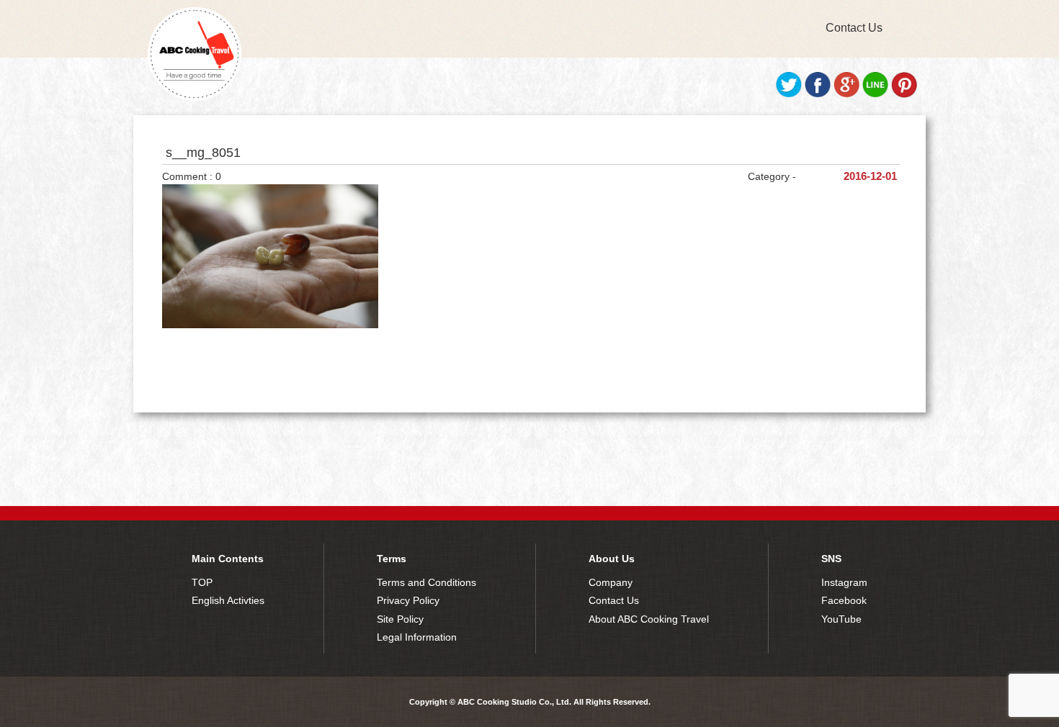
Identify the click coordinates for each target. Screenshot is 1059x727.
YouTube (841, 619)
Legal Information (417, 637)
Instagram (844, 582)
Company (611, 582)
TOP (202, 582)
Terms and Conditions (426, 582)
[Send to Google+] (846, 94)
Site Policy (400, 619)
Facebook (844, 600)
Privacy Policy (408, 600)
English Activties (228, 600)
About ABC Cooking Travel (649, 619)
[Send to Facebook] (818, 94)
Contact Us (854, 28)
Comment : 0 (191, 176)
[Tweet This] (789, 94)
